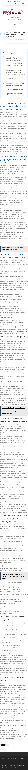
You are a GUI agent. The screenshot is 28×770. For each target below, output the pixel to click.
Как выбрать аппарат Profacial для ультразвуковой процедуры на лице (15, 85)
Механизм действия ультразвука (16, 74)
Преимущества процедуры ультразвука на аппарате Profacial (14, 78)
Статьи (9, 42)
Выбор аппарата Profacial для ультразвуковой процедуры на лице (14, 65)
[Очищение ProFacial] (13, 12)
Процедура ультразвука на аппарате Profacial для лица (13, 71)
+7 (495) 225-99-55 (13, 767)
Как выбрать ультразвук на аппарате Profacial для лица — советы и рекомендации (14, 58)
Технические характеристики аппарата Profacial (15, 90)
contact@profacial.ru (13, 2)
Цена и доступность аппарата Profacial (15, 93)
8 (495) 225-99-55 (21, 3)
